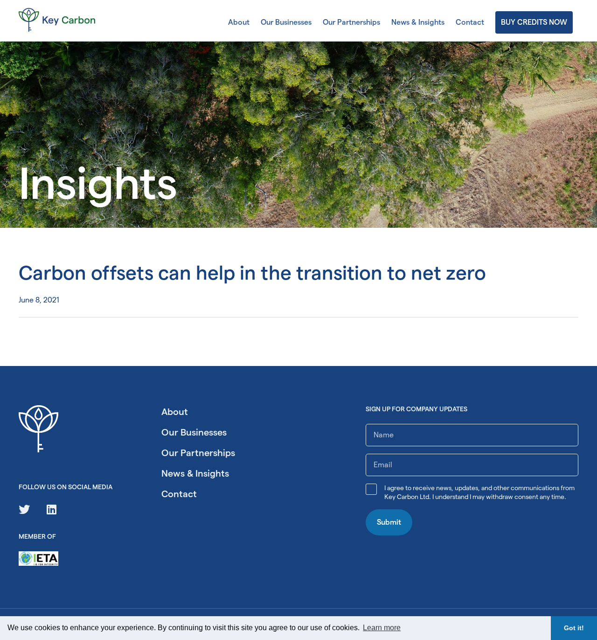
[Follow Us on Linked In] (51, 509)
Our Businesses (286, 22)
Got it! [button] (574, 628)
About (239, 22)
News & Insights (417, 22)
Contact (470, 22)
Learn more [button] (382, 628)
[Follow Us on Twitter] (24, 509)
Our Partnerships (351, 22)
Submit (389, 522)
